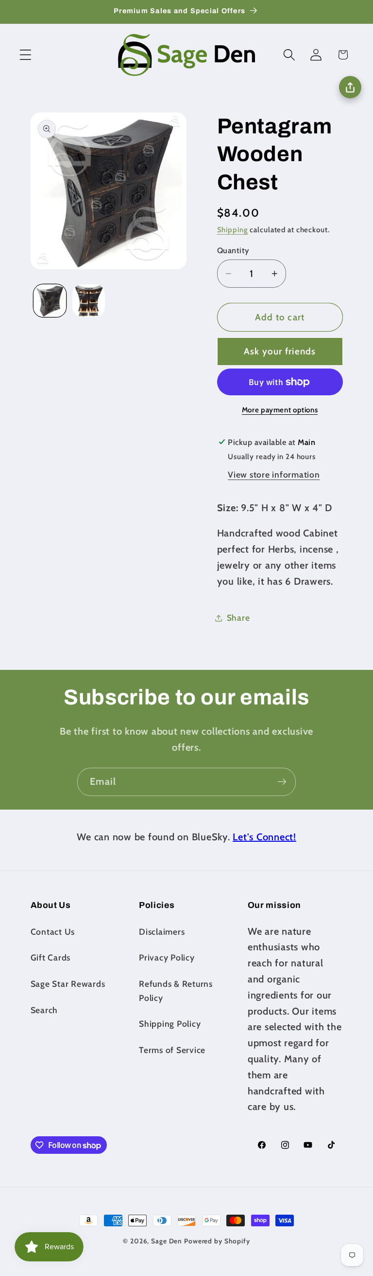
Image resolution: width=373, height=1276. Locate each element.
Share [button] (238, 617)
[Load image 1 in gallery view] (50, 300)
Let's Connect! (264, 837)
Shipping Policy (170, 1023)
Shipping (232, 229)
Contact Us (53, 931)
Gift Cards (51, 957)
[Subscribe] (282, 782)
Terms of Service (172, 1050)
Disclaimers (162, 931)
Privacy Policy (167, 957)
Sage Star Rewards (68, 984)
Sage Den (166, 1241)
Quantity (233, 250)
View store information (274, 474)
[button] (25, 54)
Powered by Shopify (217, 1241)
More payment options (280, 410)
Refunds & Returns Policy (176, 991)
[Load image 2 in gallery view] (88, 300)
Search (44, 1010)
